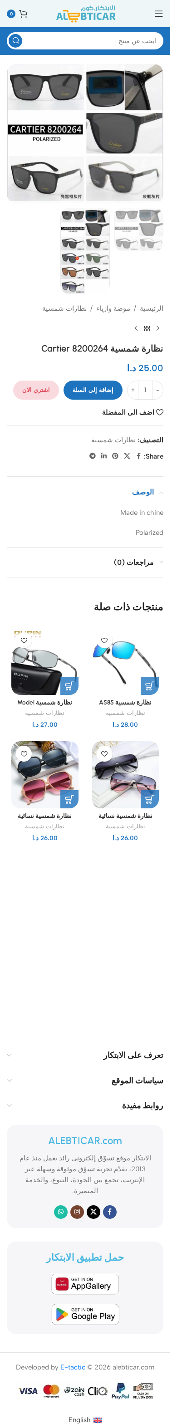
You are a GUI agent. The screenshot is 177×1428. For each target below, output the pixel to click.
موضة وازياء (113, 308)
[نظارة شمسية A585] (125, 661)
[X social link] (127, 456)
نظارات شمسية (64, 308)
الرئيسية (151, 308)
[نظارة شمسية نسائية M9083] (45, 774)
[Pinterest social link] (115, 456)
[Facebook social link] (138, 456)
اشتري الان (36, 389)
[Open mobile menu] (159, 14)
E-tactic (72, 1367)
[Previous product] (157, 328)
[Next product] (136, 328)
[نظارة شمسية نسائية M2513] (125, 774)
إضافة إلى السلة (93, 389)
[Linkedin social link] (103, 456)
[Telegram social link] (92, 456)
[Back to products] (147, 328)
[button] (150, 686)
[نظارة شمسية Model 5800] (45, 661)
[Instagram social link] (77, 1212)
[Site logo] (85, 13)
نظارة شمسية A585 (125, 702)
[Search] (15, 41)
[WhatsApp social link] (61, 1212)
